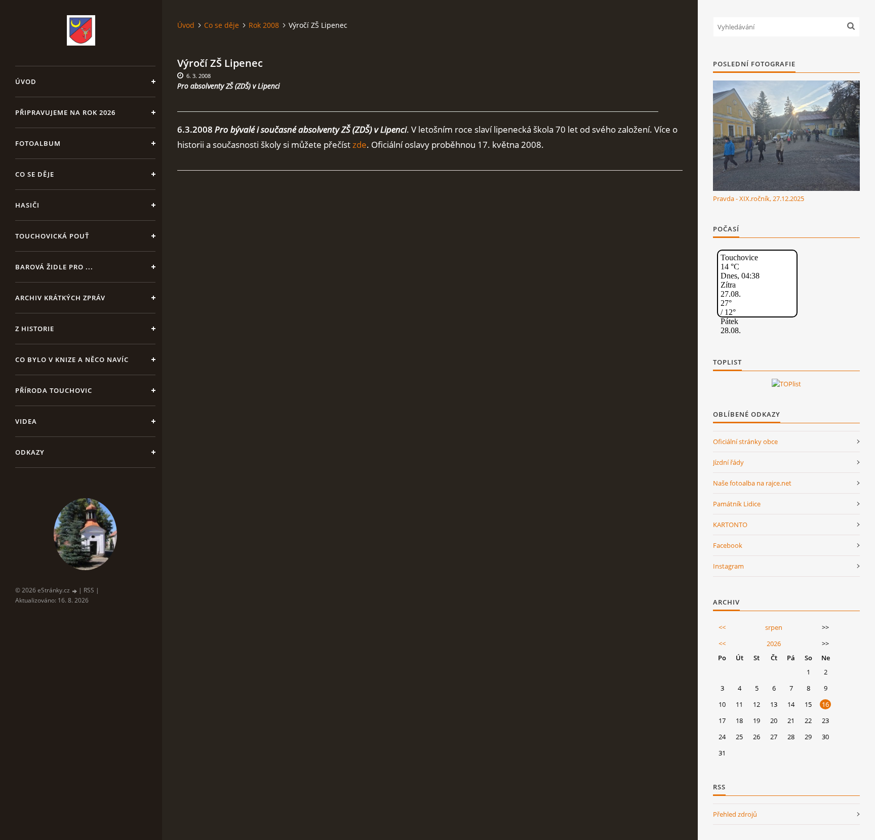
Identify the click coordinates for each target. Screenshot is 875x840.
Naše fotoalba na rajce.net (752, 483)
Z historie (34, 328)
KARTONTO (730, 524)
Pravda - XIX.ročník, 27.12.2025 (758, 198)
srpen (773, 627)
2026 (774, 643)
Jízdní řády (728, 462)
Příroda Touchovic (53, 390)
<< (722, 627)
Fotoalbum (38, 143)
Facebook (727, 545)
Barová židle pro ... (54, 266)
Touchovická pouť (52, 236)
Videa (26, 421)
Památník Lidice (737, 503)
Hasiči (27, 205)
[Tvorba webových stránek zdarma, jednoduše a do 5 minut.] (74, 590)
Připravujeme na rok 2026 (65, 112)
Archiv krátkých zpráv (60, 297)
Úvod (25, 81)
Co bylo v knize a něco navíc (72, 359)
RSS (89, 590)
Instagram (728, 566)
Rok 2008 (264, 25)
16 (825, 704)
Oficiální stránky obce (745, 441)
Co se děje (34, 174)
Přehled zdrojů (735, 814)
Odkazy (30, 452)
